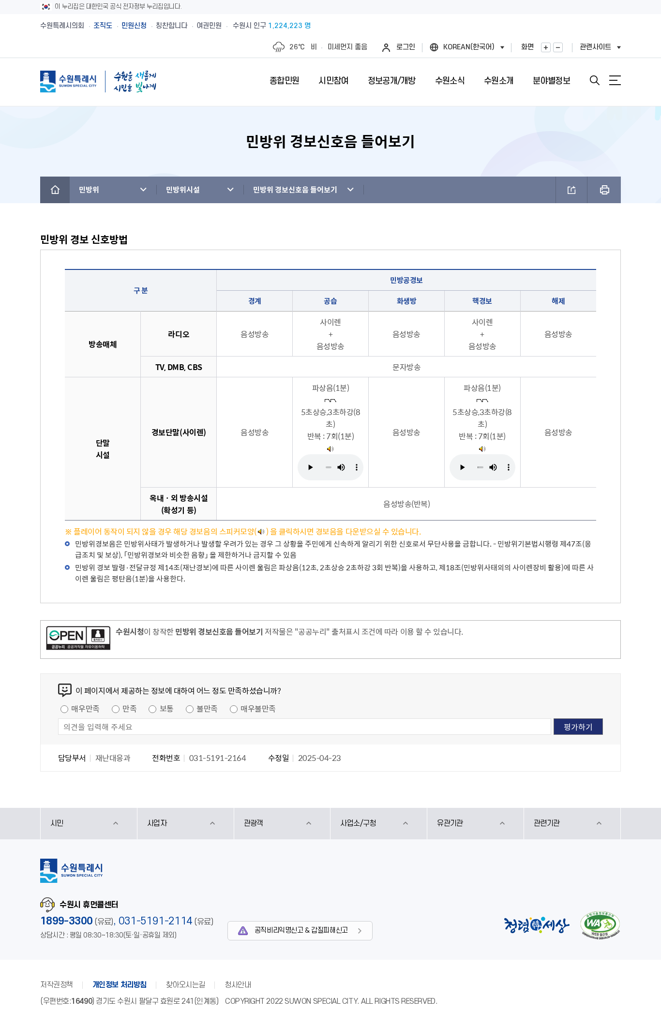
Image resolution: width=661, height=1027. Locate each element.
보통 (167, 708)
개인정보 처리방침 (119, 985)
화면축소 (558, 47)
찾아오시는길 (185, 985)
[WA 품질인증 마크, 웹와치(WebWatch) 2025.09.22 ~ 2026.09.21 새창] (600, 925)
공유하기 (571, 190)
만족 (129, 708)
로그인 (405, 47)
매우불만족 (258, 708)
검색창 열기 (595, 80)
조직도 (102, 26)
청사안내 (238, 985)
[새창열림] (330, 448)
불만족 (207, 708)
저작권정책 (56, 985)
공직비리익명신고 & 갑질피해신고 (301, 930)
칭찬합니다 (171, 26)
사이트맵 (615, 80)
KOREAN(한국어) (469, 47)
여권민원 (209, 26)
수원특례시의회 (62, 26)
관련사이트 (595, 47)
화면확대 (546, 47)
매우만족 (85, 708)
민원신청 (134, 26)
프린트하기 (604, 190)
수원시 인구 (272, 26)
